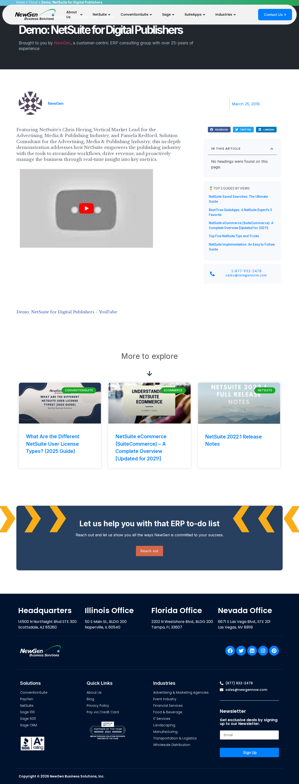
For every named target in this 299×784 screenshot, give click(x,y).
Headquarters (45, 610)
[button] (219, 130)
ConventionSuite (134, 14)
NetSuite (100, 14)
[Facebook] (230, 651)
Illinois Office (109, 610)
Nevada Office (245, 610)
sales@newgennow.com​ (246, 275)
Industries (223, 14)
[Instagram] (263, 651)
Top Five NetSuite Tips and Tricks (234, 236)
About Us (71, 14)
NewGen (62, 42)
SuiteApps (193, 14)
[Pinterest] (274, 651)
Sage (166, 14)
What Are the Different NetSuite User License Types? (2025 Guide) (52, 444)
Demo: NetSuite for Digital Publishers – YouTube (66, 312)
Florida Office (176, 610)
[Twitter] (241, 651)
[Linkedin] (252, 651)
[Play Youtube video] (86, 208)
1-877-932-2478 (246, 271)
